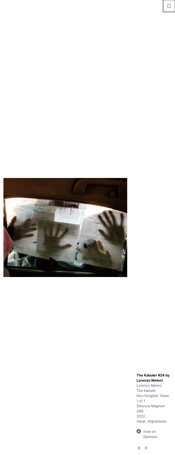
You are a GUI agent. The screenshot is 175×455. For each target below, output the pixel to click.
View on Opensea (150, 434)
